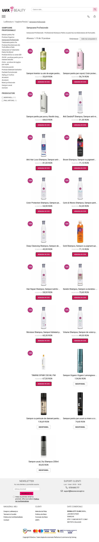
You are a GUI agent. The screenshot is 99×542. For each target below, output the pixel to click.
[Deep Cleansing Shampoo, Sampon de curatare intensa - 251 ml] (43, 231)
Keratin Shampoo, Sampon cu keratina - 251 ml (80, 289)
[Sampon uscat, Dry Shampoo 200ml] (43, 447)
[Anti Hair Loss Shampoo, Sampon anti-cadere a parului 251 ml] (43, 145)
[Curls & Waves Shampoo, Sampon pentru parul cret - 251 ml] (80, 188)
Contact (6, 520)
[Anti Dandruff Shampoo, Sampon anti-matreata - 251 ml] (80, 102)
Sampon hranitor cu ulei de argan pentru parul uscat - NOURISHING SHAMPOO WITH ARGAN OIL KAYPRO (43, 73)
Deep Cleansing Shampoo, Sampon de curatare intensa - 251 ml (43, 246)
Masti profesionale (8, 82)
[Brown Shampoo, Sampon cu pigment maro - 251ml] (80, 145)
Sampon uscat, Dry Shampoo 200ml (44, 461)
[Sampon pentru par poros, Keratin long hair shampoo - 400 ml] (43, 102)
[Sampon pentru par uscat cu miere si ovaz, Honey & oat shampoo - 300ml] (80, 404)
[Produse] (4, 17)
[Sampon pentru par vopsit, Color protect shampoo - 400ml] (80, 59)
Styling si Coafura (8, 75)
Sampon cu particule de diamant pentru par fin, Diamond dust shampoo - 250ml (43, 418)
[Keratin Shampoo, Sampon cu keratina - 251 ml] (80, 275)
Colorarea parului (8, 67)
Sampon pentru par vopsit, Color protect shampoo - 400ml (80, 73)
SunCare (5, 88)
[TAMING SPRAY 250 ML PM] (43, 361)
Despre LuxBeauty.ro (11, 511)
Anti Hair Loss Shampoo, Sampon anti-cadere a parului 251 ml (43, 160)
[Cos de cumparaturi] (94, 16)
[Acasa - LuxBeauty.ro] (14, 9)
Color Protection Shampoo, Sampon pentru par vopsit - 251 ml (43, 203)
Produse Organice (8, 37)
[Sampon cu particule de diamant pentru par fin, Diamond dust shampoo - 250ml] (43, 404)
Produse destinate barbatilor (12, 70)
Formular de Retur (41, 517)
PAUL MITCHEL (9, 100)
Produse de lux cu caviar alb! (11, 55)
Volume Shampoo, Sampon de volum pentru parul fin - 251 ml (80, 332)
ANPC (37, 520)
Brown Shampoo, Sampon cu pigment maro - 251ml (80, 160)
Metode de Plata (41, 511)
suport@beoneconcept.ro (73, 491)
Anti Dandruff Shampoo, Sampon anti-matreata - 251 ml (80, 116)
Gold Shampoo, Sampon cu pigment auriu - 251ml (80, 246)
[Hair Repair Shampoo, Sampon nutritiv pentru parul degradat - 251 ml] (43, 275)
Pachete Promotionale (9, 72)
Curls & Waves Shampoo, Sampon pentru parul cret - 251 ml (80, 203)
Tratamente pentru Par (9, 42)
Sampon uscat (7, 85)
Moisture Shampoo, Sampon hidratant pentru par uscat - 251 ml (43, 332)
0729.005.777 (73, 488)
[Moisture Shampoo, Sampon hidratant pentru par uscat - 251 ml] (43, 318)
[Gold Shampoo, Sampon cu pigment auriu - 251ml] (80, 231)
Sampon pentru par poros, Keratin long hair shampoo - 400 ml (43, 116)
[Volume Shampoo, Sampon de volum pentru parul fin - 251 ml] (80, 318)
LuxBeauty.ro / (9, 22)
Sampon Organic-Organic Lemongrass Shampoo (80, 375)
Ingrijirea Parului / (22, 22)
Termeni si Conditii (10, 514)
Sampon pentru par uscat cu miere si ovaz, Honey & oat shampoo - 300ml (80, 418)
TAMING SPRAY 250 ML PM (44, 375)
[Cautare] (95, 9)
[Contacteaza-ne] (88, 16)
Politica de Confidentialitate (13, 517)
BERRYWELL (8, 97)
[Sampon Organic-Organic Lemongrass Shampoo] (80, 361)
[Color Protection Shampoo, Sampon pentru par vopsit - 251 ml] (43, 188)
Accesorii (5, 77)
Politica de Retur (41, 514)
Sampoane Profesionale (10, 40)
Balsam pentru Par (8, 35)
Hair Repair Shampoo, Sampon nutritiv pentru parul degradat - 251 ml (43, 289)
